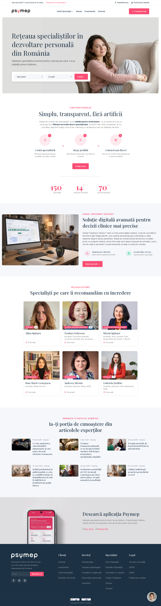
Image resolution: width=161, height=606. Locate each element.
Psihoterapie (87, 562)
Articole (101, 11)
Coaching (86, 583)
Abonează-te (37, 574)
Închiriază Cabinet (141, 2)
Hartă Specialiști (65, 11)
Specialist (21, 76)
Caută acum (80, 166)
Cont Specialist (112, 562)
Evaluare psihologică (91, 567)
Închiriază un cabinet (114, 572)
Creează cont (140, 11)
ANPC (132, 572)
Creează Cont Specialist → (57, 2)
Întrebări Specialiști (113, 567)
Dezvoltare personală (91, 578)
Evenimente (90, 11)
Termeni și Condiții (137, 562)
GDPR (131, 567)
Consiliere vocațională (91, 572)
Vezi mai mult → (92, 264)
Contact (108, 588)
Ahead (79, 11)
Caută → (81, 76)
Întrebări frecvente (66, 578)
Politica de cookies (137, 578)
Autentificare (122, 2)
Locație (51, 76)
